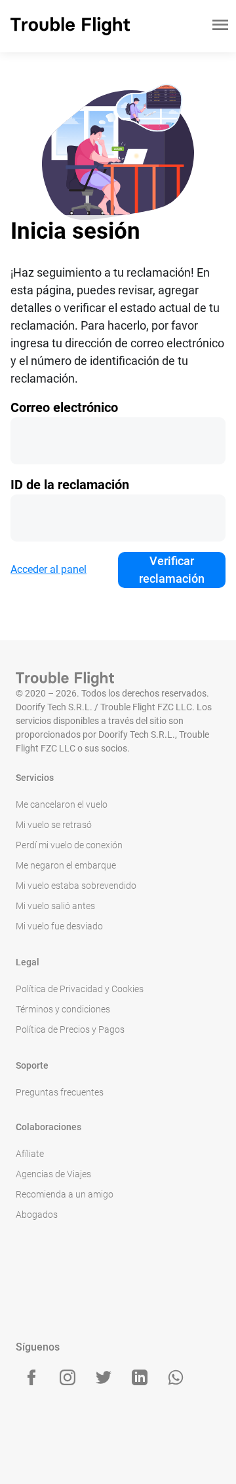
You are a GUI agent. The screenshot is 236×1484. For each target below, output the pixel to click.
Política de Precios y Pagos (70, 1029)
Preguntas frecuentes (60, 1092)
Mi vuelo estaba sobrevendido (76, 885)
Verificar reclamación (172, 569)
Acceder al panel (48, 569)
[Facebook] (31, 1377)
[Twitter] (103, 1377)
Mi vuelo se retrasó (54, 825)
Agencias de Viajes (53, 1174)
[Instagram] (67, 1377)
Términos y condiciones (63, 1009)
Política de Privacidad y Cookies (80, 989)
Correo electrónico (64, 407)
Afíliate (30, 1153)
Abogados (37, 1214)
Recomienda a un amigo (64, 1194)
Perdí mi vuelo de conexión (69, 845)
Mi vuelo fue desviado (59, 926)
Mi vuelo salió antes (55, 906)
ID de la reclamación (69, 484)
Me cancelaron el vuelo (62, 804)
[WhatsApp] (175, 1377)
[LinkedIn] (139, 1377)
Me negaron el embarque (66, 865)
